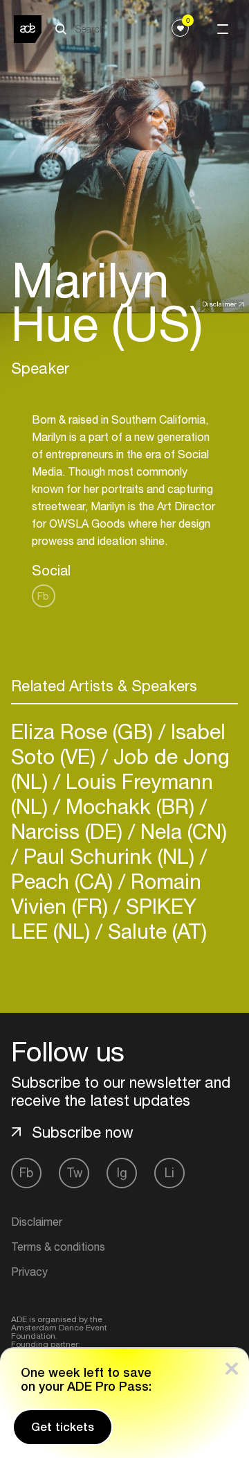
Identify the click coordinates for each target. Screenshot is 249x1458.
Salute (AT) (154, 931)
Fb (43, 596)
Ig (122, 1172)
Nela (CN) (181, 831)
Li (169, 1172)
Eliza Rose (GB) (84, 731)
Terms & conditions (58, 1246)
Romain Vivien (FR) (106, 893)
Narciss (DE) (69, 831)
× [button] (231, 1365)
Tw (74, 1172)
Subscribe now (82, 1132)
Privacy (29, 1271)
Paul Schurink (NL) (109, 856)
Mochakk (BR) (130, 806)
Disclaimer (219, 304)
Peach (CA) (64, 881)
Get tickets (62, 1427)
